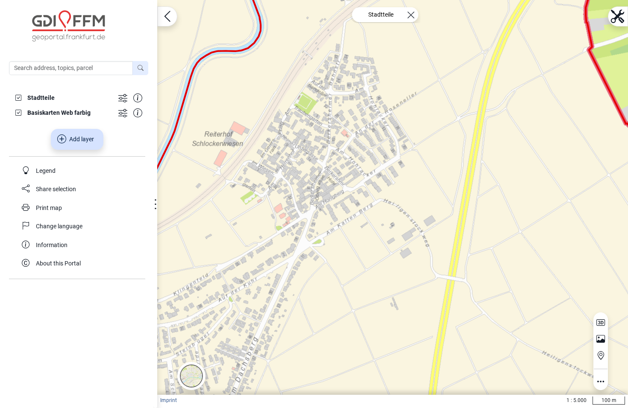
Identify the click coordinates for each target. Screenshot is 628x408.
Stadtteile (380, 14)
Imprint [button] (168, 400)
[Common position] (600, 355)
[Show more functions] (122, 97)
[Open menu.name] (167, 16)
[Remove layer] (410, 14)
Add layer (81, 139)
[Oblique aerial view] (600, 339)
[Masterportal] (83, 26)
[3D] (600, 322)
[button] (191, 376)
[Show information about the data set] (137, 97)
